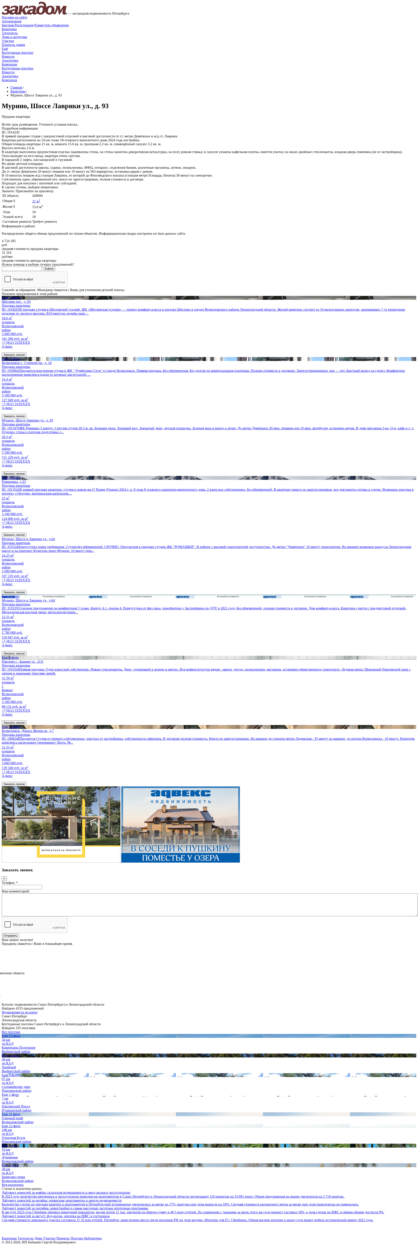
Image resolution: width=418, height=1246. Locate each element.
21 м (36, 201)
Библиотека (93, 1238)
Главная (16, 87)
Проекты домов (13, 45)
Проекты (63, 1238)
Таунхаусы (10, 33)
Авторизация (11, 21)
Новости (8, 56)
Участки (8, 41)
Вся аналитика (13, 1185)
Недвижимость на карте (19, 1012)
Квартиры (9, 29)
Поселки (77, 1238)
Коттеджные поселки (17, 52)
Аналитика (10, 60)
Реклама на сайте (14, 17)
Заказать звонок (14, 354)
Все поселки (11, 1032)
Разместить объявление (51, 25)
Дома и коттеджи (14, 37)
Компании (9, 64)
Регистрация (17, 25)
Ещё (5, 49)
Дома (38, 1238)
